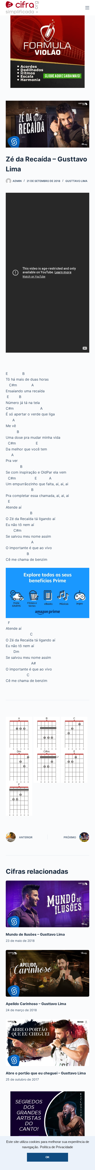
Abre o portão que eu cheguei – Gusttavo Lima (46, 1073)
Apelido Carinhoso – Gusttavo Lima (36, 1004)
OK (47, 1157)
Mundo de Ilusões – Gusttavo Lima (35, 934)
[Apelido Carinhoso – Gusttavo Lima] (47, 973)
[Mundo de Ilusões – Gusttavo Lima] (47, 904)
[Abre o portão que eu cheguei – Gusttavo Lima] (47, 1042)
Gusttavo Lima (76, 181)
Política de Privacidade (56, 1147)
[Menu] (87, 8)
